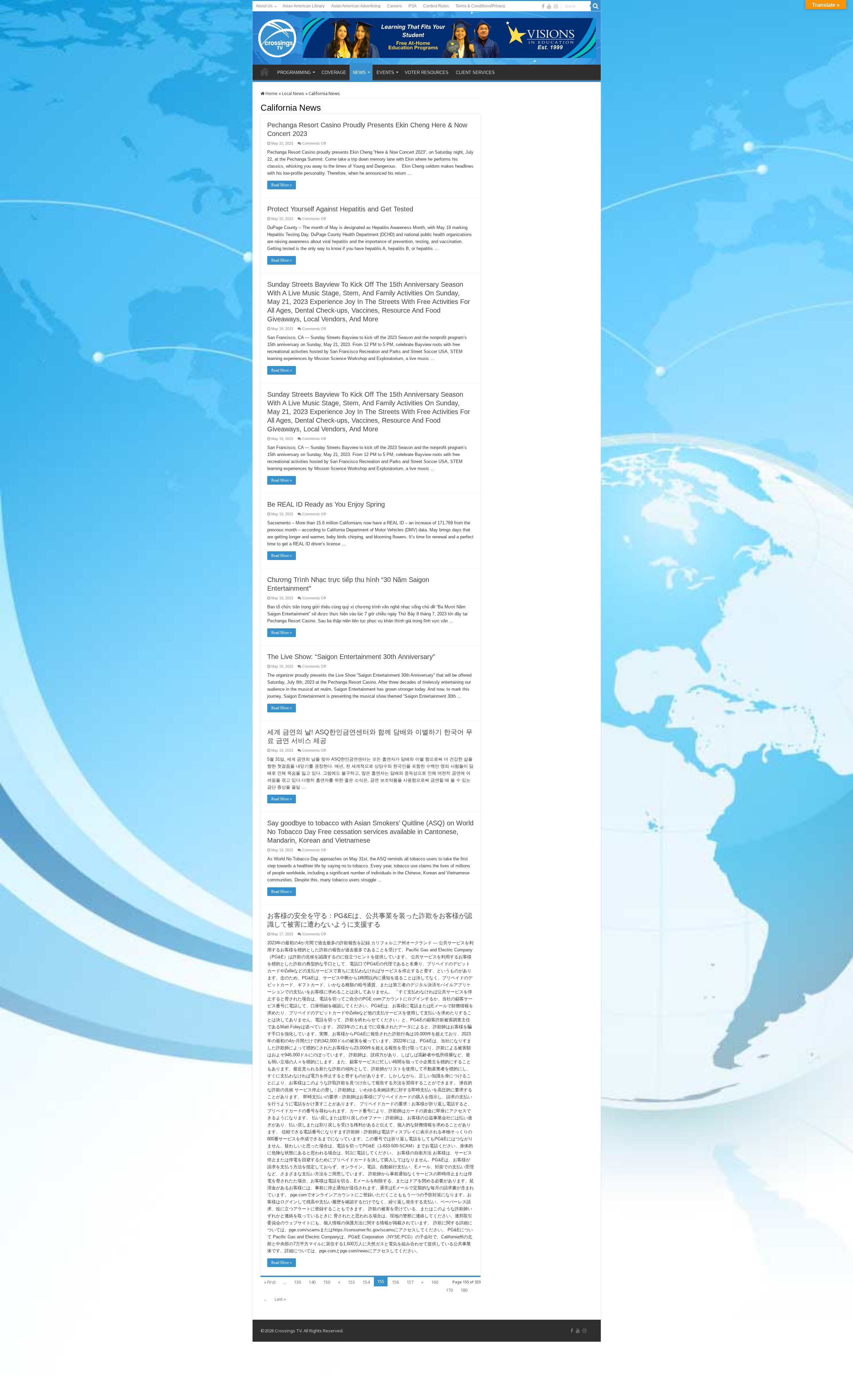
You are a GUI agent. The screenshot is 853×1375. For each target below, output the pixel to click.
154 (366, 1282)
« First (270, 1282)
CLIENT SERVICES (475, 72)
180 (463, 1290)
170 (449, 1290)
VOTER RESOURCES (426, 72)
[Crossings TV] (278, 37)
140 (312, 1282)
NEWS (359, 72)
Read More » (281, 185)
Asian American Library (304, 6)
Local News (293, 93)
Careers (394, 6)
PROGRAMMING (294, 72)
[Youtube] (549, 6)
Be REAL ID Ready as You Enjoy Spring (326, 504)
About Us (264, 6)
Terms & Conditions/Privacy (480, 6)
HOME (264, 72)
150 (326, 1282)
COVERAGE (334, 72)
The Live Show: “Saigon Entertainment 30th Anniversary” (351, 656)
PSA (413, 6)
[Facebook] (543, 6)
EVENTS (385, 72)
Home (271, 93)
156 (395, 1282)
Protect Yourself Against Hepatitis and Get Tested (340, 209)
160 (434, 1282)
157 (410, 1282)
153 (351, 1282)
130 (297, 1282)
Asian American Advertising (356, 6)
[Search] (596, 6)
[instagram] (555, 6)
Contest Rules (436, 6)
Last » (280, 1299)
